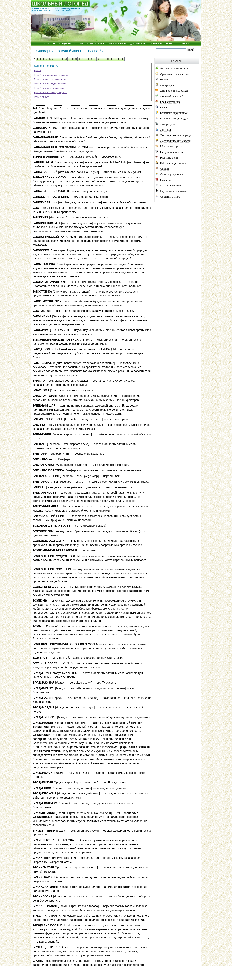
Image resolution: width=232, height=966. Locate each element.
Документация (138, 43)
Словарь (165, 180)
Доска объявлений (171, 96)
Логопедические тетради (175, 135)
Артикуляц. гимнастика (174, 74)
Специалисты (67, 43)
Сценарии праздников (173, 191)
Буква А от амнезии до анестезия (50, 84)
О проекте (184, 43)
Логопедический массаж (175, 140)
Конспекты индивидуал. (175, 118)
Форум (169, 43)
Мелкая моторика (171, 146)
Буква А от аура (41, 97)
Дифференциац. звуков (174, 90)
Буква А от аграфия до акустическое (51, 75)
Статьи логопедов (171, 185)
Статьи (155, 43)
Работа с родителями (173, 163)
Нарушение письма (172, 152)
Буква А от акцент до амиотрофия (50, 79)
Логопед (165, 129)
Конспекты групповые (174, 113)
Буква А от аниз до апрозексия (49, 88)
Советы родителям (171, 174)
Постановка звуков (91, 43)
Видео (164, 79)
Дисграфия (167, 85)
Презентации (116, 43)
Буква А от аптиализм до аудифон (50, 92)
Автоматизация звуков (174, 68)
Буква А (37, 70)
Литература (167, 124)
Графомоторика (170, 101)
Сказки (164, 168)
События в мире (170, 196)
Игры (163, 107)
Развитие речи (169, 157)
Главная (47, 43)
